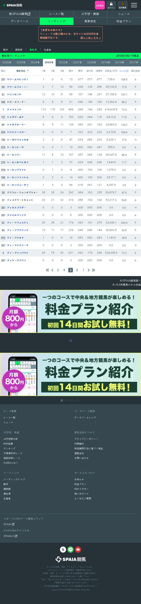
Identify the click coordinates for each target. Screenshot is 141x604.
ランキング (10, 448)
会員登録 (100, 5)
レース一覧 (56, 13)
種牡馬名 (21, 71)
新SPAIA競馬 (18, 13)
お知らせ (79, 479)
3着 (62, 71)
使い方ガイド (82, 494)
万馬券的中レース (13, 453)
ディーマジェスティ (18, 222)
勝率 (80, 71)
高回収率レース (12, 458)
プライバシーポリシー (86, 439)
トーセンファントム (18, 177)
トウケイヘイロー (16, 132)
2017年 (133, 62)
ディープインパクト (18, 253)
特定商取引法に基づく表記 (89, 448)
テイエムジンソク (16, 215)
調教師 (19, 50)
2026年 (7, 62)
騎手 (5, 50)
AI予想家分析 (11, 439)
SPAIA (8, 524)
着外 (71, 71)
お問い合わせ (82, 458)
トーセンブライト (16, 170)
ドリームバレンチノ (18, 79)
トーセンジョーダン (18, 185)
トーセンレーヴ (15, 147)
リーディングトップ (14, 479)
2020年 (91, 62)
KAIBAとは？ (11, 463)
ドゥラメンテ (14, 109)
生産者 (47, 50)
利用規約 (79, 444)
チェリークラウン (16, 260)
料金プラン (80, 484)
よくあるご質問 (83, 498)
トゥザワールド (15, 117)
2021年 (77, 62)
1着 (44, 71)
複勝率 (99, 71)
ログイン (111, 7)
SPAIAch (9, 536)
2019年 (105, 62)
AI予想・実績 (90, 13)
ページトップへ (71, 400)
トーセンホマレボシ (18, 162)
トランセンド (14, 94)
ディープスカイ (15, 238)
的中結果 (8, 444)
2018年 (119, 62)
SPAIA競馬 (67, 590)
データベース (20, 21)
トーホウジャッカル (18, 139)
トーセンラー (14, 155)
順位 (3, 71)
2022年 (63, 62)
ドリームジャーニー (18, 87)
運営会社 (79, 453)
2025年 (21, 62)
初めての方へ (82, 489)
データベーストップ (85, 417)
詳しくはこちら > (91, 37)
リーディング (57, 21)
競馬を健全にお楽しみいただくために (71, 582)
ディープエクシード (18, 245)
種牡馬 (33, 50)
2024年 (35, 62)
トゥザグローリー (16, 124)
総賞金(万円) (111, 71)
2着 (53, 71)
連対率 (89, 71)
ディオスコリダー (16, 207)
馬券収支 (90, 21)
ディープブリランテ (18, 230)
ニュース (124, 13)
